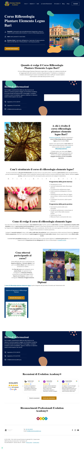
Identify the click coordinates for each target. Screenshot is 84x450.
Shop (68, 3)
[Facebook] (72, 430)
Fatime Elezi (49, 381)
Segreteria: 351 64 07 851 (13, 105)
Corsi (25, 3)
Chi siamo (56, 3)
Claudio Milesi (68, 381)
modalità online (62, 240)
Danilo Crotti (31, 381)
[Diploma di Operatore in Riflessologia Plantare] (16, 302)
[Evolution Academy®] (12, 3)
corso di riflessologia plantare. (36, 33)
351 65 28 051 (29, 429)
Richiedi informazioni (12, 48)
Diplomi (32, 3)
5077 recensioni (15, 387)
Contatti (75, 3)
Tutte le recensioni (34, 398)
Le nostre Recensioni (46, 3)
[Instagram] (75, 430)
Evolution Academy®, (55, 137)
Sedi (38, 3)
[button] (78, 386)
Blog (63, 3)
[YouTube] (78, 430)
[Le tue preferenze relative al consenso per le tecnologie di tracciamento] (2, 448)
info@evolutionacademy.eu (14, 109)
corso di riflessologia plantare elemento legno (18, 285)
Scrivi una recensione (49, 398)
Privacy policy (29, 442)
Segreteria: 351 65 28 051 (13, 101)
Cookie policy (36, 442)
